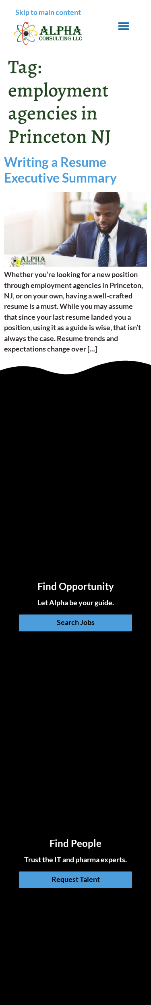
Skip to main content (48, 12)
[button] (124, 26)
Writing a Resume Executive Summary (60, 169)
